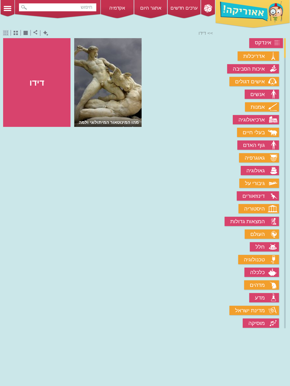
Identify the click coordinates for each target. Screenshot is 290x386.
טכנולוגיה (254, 260)
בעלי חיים (254, 132)
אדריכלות (254, 56)
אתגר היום (150, 8)
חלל (260, 247)
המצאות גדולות (247, 221)
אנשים (257, 94)
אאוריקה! (252, 14)
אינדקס (263, 42)
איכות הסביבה (249, 69)
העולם (257, 234)
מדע (260, 298)
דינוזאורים (253, 196)
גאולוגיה (255, 171)
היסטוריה (254, 209)
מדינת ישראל (250, 310)
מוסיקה (256, 323)
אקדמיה (117, 8)
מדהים (257, 285)
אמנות (258, 107)
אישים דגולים (250, 81)
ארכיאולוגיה (251, 120)
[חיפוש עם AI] (44, 33)
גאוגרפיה (255, 158)
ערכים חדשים (184, 8)
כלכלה (257, 272)
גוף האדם (254, 145)
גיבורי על (255, 183)
